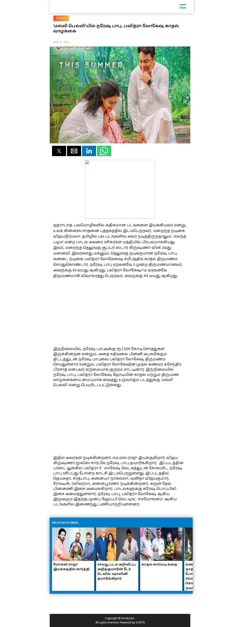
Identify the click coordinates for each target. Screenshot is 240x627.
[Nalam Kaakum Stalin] (120, 217)
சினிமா (61, 18)
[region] (88, 311)
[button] (59, 151)
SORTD (140, 622)
